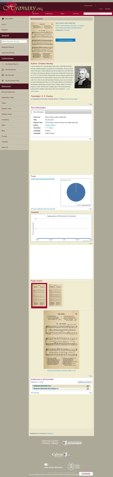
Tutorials (5, 142)
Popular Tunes (7, 114)
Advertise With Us (58, 474)
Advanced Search (8, 47)
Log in (101, 9)
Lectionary (5, 119)
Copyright (37, 474)
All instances (35, 393)
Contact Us (49, 474)
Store (62, 14)
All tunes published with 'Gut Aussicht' (43, 209)
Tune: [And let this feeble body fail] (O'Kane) (69, 28)
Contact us (50, 433)
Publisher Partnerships (72, 474)
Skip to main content (6, 1)
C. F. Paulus (49, 128)
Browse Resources (8, 92)
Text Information (38, 112)
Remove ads (88, 5)
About (31, 474)
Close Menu (9, 18)
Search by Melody (8, 53)
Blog (3, 131)
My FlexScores (10, 69)
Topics (4, 103)
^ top (90, 104)
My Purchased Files (12, 81)
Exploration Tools (8, 97)
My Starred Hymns (11, 64)
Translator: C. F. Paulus (77, 25)
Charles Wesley (50, 125)
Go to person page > (72, 99)
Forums (4, 136)
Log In (4, 24)
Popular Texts (6, 108)
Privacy (42, 474)
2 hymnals (66, 30)
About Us (5, 147)
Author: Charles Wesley (63, 25)
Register (107, 9)
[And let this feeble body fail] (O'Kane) (43, 179)
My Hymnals (9, 75)
